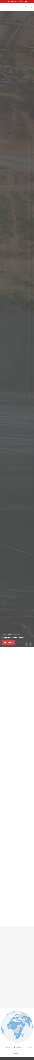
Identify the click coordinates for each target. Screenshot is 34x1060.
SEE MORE (7, 643)
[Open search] (31, 7)
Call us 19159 (10, 1)
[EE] (8, 7)
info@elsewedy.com (21, 1)
